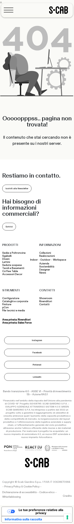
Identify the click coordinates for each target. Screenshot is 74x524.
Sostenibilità (46, 266)
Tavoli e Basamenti (13, 268)
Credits (67, 495)
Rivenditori (45, 301)
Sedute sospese (12, 265)
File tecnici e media (13, 310)
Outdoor (45, 259)
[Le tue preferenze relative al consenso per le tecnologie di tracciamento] (67, 517)
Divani (5, 259)
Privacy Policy (12, 486)
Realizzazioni (47, 256)
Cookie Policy (31, 486)
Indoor (34, 259)
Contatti (44, 304)
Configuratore (10, 298)
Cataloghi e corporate (15, 301)
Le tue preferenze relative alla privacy (41, 511)
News (42, 272)
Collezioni (45, 252)
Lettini (6, 262)
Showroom (45, 298)
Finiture (6, 304)
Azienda (44, 263)
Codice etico (47, 492)
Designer (44, 269)
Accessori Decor (12, 274)
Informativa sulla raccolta (23, 519)
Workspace (59, 259)
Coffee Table (10, 271)
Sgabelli (7, 256)
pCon (5, 307)
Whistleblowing (11, 496)
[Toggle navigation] (10, 10)
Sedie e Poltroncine (14, 252)
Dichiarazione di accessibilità (19, 492)
